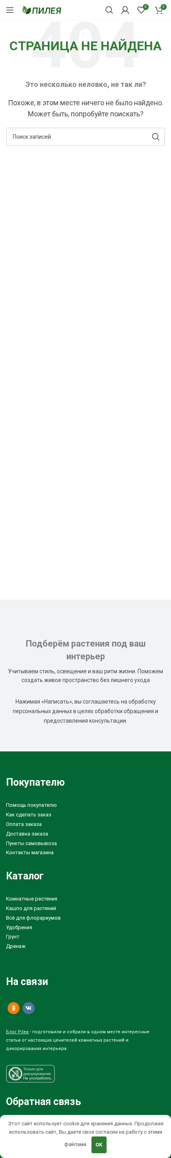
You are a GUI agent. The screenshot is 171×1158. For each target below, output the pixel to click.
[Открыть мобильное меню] (10, 10)
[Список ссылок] (85, 805)
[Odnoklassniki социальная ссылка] (13, 1008)
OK (98, 1145)
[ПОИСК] (156, 137)
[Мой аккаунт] (125, 10)
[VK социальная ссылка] (29, 1008)
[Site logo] (42, 9)
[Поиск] (109, 10)
